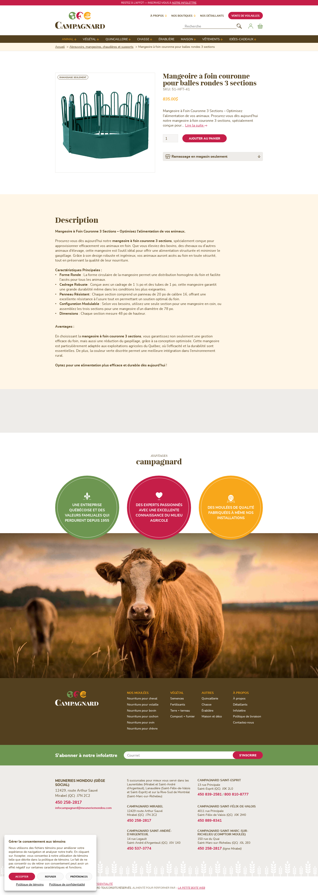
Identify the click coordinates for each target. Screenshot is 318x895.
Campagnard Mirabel (145, 806)
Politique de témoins (30, 884)
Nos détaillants (212, 15)
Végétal (89, 39)
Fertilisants (177, 704)
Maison (187, 39)
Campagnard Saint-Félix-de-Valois (227, 806)
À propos (157, 15)
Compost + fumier (182, 716)
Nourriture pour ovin (140, 722)
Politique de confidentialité (67, 884)
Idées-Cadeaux (241, 39)
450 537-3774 (139, 848)
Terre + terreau (180, 710)
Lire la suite (194, 125)
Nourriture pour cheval (142, 698)
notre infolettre (184, 2)
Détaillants (240, 704)
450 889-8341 (210, 820)
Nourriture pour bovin (141, 710)
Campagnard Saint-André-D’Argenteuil (149, 832)
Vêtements (211, 39)
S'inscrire (247, 755)
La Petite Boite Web (191, 887)
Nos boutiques (182, 15)
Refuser (50, 876)
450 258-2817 (68, 802)
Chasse (143, 39)
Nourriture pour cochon (142, 716)
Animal (68, 39)
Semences (177, 698)
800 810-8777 (236, 794)
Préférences (79, 876)
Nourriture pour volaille (142, 704)
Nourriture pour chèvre (142, 728)
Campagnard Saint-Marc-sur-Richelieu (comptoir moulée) (223, 832)
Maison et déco (212, 716)
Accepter (21, 876)
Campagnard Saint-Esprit (219, 780)
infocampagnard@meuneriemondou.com (83, 808)
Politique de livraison (247, 716)
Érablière (166, 39)
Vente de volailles (245, 15)
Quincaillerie (117, 39)
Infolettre (239, 710)
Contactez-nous (243, 722)
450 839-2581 (210, 794)
